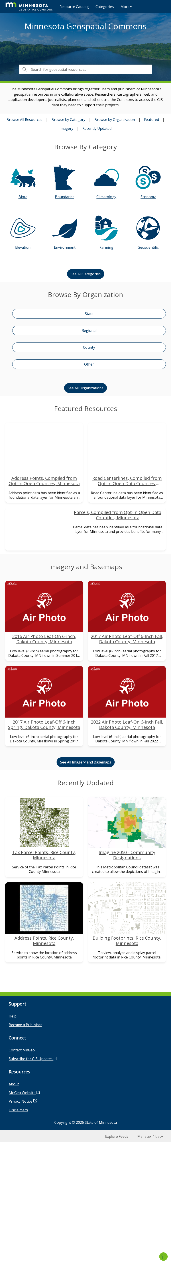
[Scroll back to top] (163, 1256)
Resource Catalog (74, 6)
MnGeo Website (22, 1092)
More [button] (125, 6)
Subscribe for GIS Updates (31, 1058)
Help (12, 1016)
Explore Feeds (116, 1136)
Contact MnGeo (22, 1050)
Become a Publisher (25, 1024)
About (14, 1084)
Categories (105, 6)
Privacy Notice (21, 1101)
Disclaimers (18, 1110)
